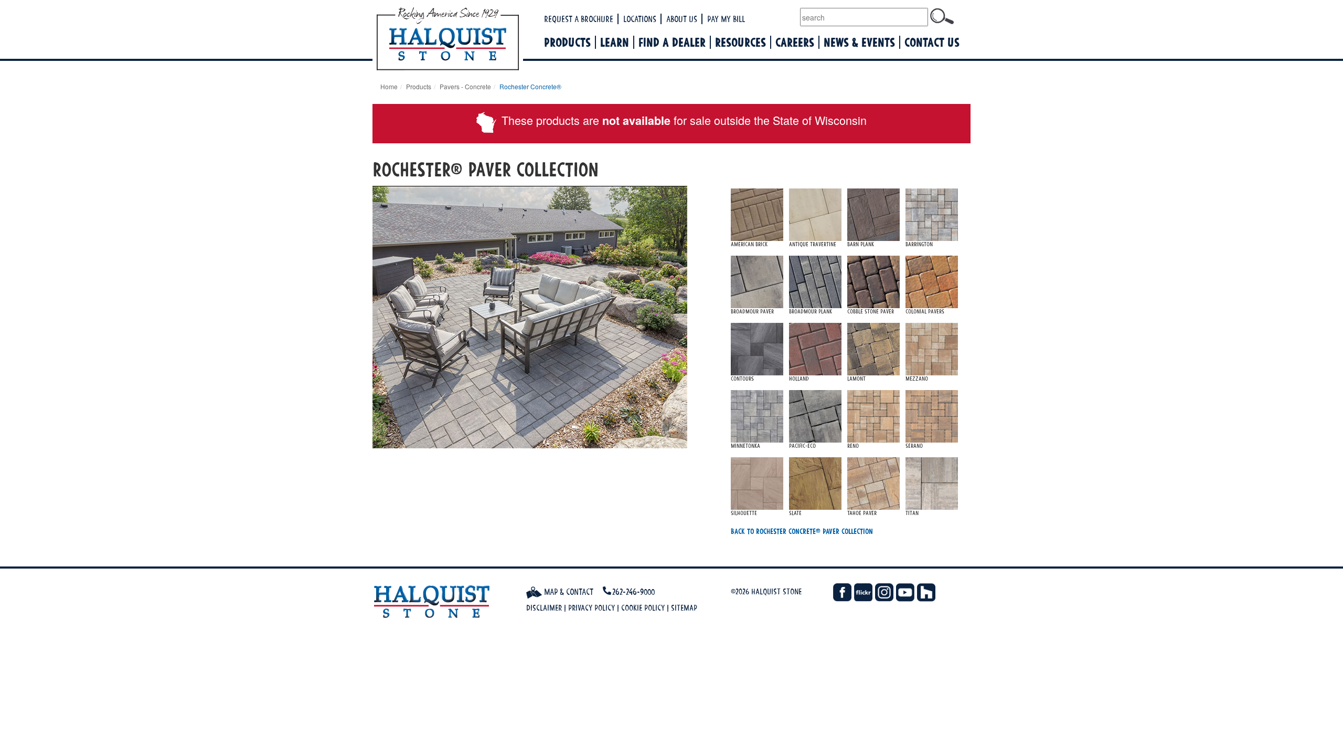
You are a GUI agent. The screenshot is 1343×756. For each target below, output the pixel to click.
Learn (614, 42)
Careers (794, 42)
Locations (639, 19)
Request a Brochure (578, 19)
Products (567, 42)
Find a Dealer (672, 42)
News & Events (859, 42)
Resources (740, 42)
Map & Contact (567, 591)
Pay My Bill (726, 19)
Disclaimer (544, 608)
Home (389, 86)
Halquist (486, 40)
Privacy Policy (591, 608)
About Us (681, 19)
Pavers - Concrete (465, 86)
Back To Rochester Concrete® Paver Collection (802, 531)
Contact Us (932, 42)
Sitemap (684, 608)
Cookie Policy (643, 608)
